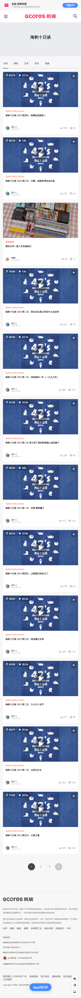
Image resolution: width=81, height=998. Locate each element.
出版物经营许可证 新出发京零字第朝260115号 (21, 964)
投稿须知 (33, 976)
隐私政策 (56, 976)
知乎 (5, 928)
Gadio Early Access (15, 111)
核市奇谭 (48, 928)
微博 (12, 928)
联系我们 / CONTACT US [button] (15, 976)
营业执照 (6, 937)
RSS (69, 928)
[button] (40, 89)
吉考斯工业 (36, 928)
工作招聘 (7, 979)
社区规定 (67, 976)
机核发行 (60, 928)
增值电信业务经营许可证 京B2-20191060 (19, 942)
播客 (26, 928)
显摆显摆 (10, 241)
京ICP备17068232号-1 (11, 947)
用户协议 (45, 976)
